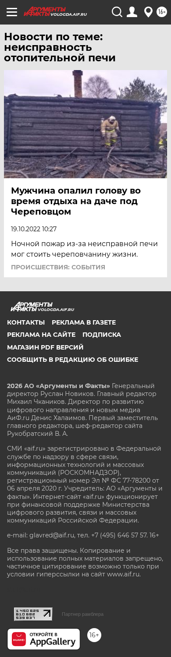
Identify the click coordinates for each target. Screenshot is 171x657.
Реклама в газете (84, 322)
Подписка (101, 335)
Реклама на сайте (41, 335)
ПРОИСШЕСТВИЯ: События (58, 267)
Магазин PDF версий (45, 347)
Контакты (26, 322)
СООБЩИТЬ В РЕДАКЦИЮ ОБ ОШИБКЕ (72, 360)
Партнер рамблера (82, 614)
